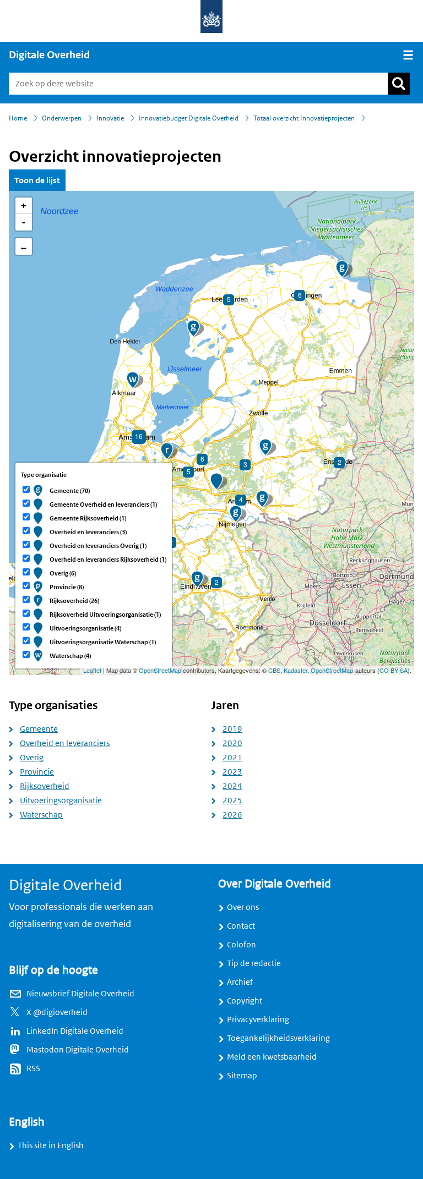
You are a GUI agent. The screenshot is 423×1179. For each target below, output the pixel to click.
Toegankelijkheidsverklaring (278, 1038)
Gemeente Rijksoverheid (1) (88, 518)
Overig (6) (63, 573)
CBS (274, 670)
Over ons (243, 907)
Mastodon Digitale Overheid (77, 1050)
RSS (33, 1068)
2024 (232, 786)
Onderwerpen (62, 118)
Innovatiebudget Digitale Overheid (188, 118)
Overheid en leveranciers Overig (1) (98, 546)
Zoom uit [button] (23, 222)
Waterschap (41, 815)
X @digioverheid (57, 1012)
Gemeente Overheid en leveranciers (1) (103, 504)
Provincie (37, 772)
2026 (232, 815)
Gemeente (39, 729)
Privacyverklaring (258, 1019)
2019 (232, 729)
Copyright (244, 1001)
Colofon (241, 945)
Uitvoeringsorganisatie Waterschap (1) (103, 642)
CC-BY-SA (393, 670)
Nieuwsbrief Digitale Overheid (80, 994)
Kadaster (295, 670)
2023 (232, 772)
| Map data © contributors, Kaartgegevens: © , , (247, 670)
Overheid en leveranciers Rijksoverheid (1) (108, 559)
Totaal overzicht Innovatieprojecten (304, 118)
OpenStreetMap (160, 670)
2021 (232, 758)
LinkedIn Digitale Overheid (74, 1031)
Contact (241, 926)
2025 (232, 800)
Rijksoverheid (44, 786)
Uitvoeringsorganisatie (61, 800)
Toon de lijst (37, 180)
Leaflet (92, 670)
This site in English (51, 1145)
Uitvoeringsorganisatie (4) (85, 628)
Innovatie (110, 118)
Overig (32, 758)
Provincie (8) (67, 587)
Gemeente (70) (70, 491)
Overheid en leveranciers (65, 743)
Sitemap (242, 1076)
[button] (193, 328)
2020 (232, 743)
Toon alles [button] (23, 246)
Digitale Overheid (49, 55)
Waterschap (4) (70, 656)
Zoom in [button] (23, 206)
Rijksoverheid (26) (74, 601)
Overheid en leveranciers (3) (88, 532)
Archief (240, 982)
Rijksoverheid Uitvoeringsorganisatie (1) (105, 614)
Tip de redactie (254, 963)
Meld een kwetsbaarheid (272, 1057)
